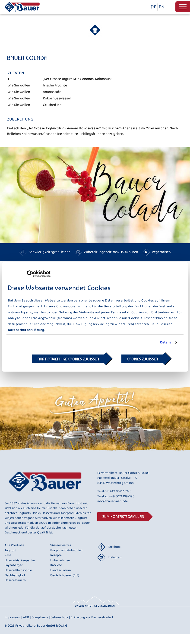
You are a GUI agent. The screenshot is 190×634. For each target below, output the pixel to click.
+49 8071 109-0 (120, 491)
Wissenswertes (60, 545)
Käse (8, 555)
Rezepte (56, 555)
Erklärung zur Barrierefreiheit (92, 617)
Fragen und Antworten (66, 550)
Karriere (56, 565)
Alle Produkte (14, 545)
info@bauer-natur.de (112, 501)
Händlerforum (60, 570)
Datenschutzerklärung (26, 330)
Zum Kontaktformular (123, 516)
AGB (27, 617)
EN (162, 7)
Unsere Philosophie (18, 570)
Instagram (115, 557)
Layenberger (14, 565)
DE (153, 7)
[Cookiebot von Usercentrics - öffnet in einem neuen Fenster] (30, 273)
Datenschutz (60, 617)
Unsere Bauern (15, 580)
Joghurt (10, 550)
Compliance (41, 617)
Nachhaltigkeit (15, 575)
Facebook (114, 547)
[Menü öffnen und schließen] (182, 6)
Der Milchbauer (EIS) (64, 575)
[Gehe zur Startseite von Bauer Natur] (22, 13)
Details (165, 343)
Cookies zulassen (142, 359)
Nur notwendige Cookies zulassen (68, 359)
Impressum (13, 617)
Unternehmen (60, 560)
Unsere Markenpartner (21, 560)
